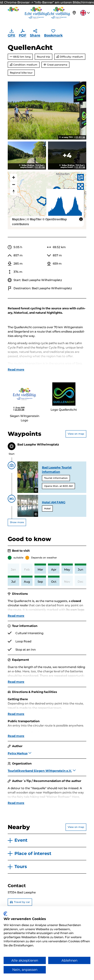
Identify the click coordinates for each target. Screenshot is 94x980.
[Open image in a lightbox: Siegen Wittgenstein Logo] (24, 394)
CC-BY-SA (80, 137)
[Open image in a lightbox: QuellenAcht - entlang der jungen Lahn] (27, 155)
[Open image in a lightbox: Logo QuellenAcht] (63, 394)
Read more (16, 369)
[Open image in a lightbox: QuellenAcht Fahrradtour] (47, 111)
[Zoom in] (13, 177)
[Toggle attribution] (81, 219)
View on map (76, 433)
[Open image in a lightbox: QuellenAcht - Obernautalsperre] (67, 155)
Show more (17, 522)
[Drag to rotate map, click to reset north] (13, 191)
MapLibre (18, 219)
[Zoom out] (13, 184)
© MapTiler (34, 219)
